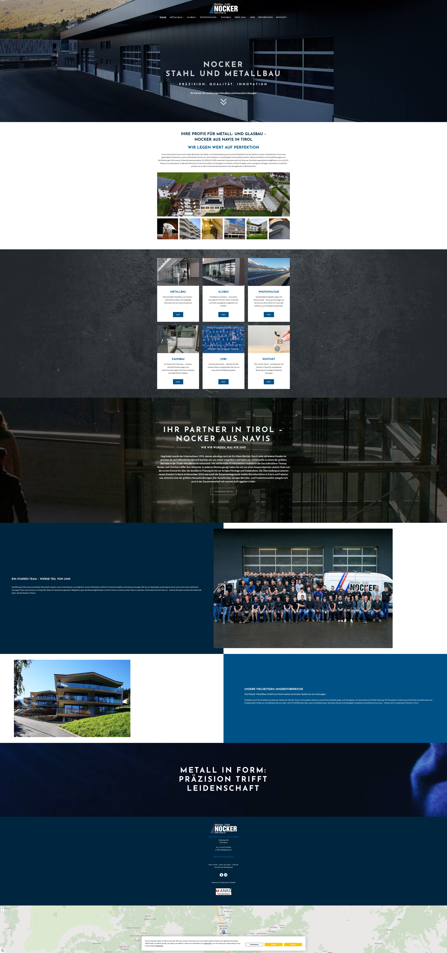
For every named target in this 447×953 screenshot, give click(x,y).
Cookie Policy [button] (208, 943)
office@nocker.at (226, 850)
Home (163, 17)
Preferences (254, 944)
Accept (293, 944)
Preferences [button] (159, 946)
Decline (273, 944)
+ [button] (2, 908)
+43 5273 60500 (225, 847)
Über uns (240, 17)
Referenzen (265, 17)
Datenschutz (224, 882)
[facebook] (221, 875)
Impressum (215, 882)
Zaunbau (226, 17)
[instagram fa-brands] (225, 875)
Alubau (191, 17)
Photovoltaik (208, 17)
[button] (178, 314)
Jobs (252, 17)
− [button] (2, 911)
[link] (176, 17)
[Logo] (223, 8)
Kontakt (281, 17)
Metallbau (176, 17)
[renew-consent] (2, 950)
